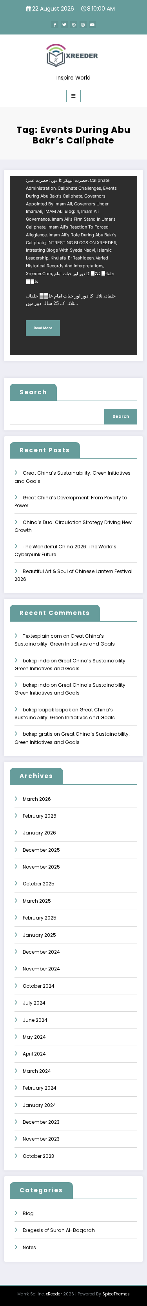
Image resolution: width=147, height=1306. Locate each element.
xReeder (54, 1294)
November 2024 (41, 968)
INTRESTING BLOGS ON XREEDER (81, 242)
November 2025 (41, 866)
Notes (29, 1247)
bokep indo (36, 660)
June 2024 (35, 1020)
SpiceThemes (116, 1294)
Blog (28, 1213)
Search (33, 392)
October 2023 (38, 1156)
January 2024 (39, 1105)
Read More (43, 328)
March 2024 (37, 1071)
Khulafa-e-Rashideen (72, 258)
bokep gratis (38, 734)
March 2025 (37, 901)
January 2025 (39, 935)
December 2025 (41, 850)
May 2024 (34, 1037)
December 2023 (41, 1122)
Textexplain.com (42, 636)
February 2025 (39, 917)
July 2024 (34, 1002)
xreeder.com (39, 273)
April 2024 (34, 1053)
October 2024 (38, 986)
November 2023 (41, 1138)
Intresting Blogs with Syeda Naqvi (60, 250)
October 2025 (38, 883)
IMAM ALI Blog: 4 (61, 211)
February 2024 (39, 1088)
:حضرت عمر (38, 180)
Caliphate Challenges (79, 188)
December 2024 (41, 952)
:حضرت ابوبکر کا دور (57, 180)
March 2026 (37, 799)
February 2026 (39, 816)
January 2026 (39, 832)
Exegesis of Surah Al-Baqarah (59, 1230)
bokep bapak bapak (47, 709)
